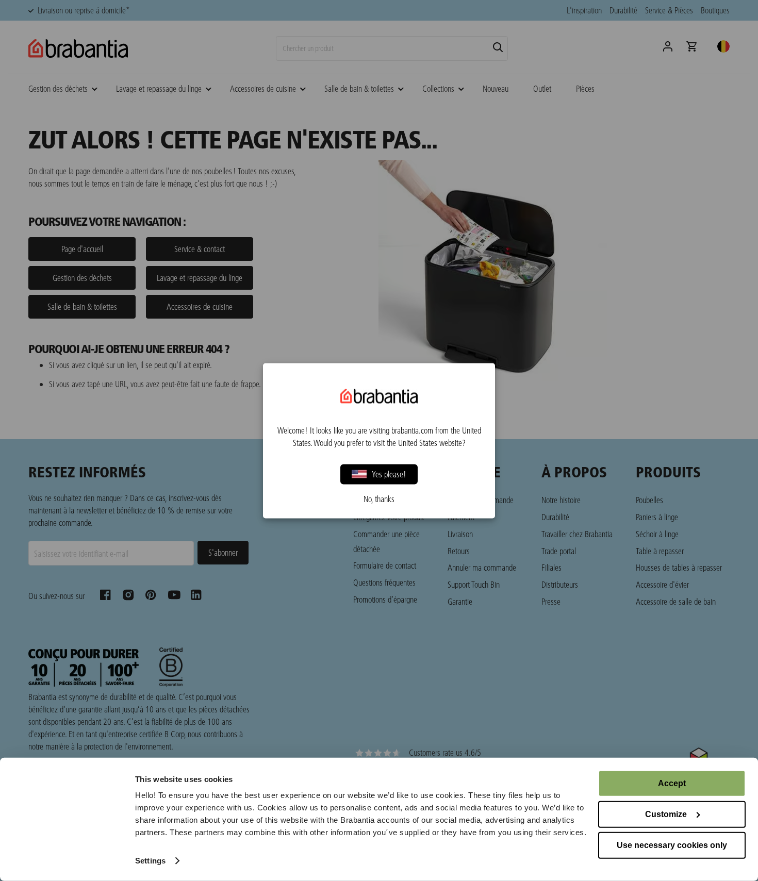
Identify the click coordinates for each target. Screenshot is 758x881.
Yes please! (389, 474)
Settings (150, 860)
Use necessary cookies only (672, 845)
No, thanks (379, 498)
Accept (672, 783)
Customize (666, 814)
